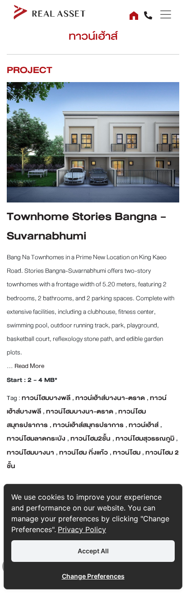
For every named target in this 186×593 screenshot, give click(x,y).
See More (93, 135)
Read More (28, 366)
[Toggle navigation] (162, 14)
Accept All (93, 551)
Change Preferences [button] (93, 576)
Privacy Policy (82, 529)
